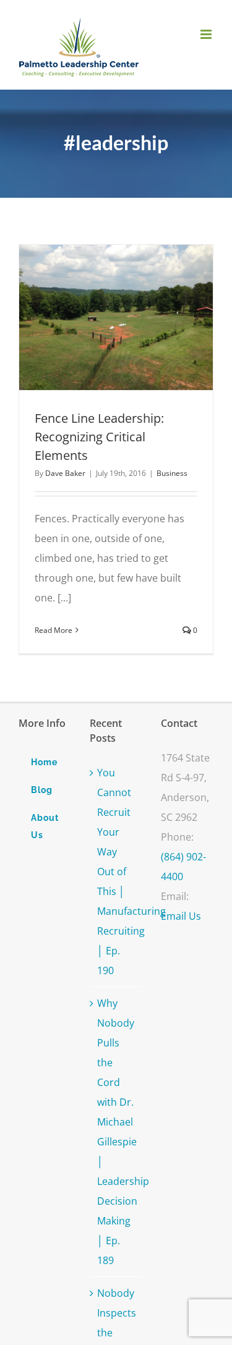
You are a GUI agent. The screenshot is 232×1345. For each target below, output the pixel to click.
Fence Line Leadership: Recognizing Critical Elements (93, 317)
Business (172, 473)
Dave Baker (65, 473)
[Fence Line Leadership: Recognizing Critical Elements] (116, 317)
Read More (53, 630)
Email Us (181, 916)
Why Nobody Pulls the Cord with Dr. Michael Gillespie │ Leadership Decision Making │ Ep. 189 (116, 1131)
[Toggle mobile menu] (206, 34)
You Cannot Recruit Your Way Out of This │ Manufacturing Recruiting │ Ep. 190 (116, 871)
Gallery (138, 317)
